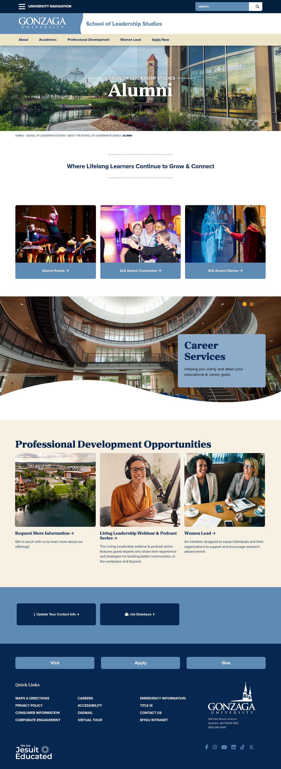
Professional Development (88, 39)
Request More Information (42, 533)
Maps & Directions (32, 698)
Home (18, 135)
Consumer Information (37, 712)
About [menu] (23, 39)
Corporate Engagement (37, 719)
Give (226, 663)
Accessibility (90, 705)
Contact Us (151, 712)
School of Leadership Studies (124, 24)
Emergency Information (163, 698)
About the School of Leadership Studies (93, 135)
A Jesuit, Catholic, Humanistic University (52, 751)
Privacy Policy (29, 705)
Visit (54, 663)
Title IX (146, 705)
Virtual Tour (90, 719)
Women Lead (130, 39)
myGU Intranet (154, 719)
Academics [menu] (48, 39)
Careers (85, 698)
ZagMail (85, 712)
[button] (22, 6)
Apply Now (160, 39)
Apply (140, 663)
